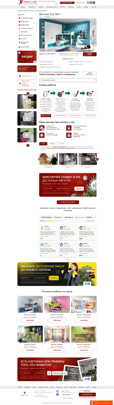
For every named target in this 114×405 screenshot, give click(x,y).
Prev (28, 94)
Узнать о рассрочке (75, 115)
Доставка (52, 143)
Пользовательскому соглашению (63, 193)
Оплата (62, 143)
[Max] (91, 2)
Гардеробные (25, 25)
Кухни (23, 14)
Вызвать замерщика (61, 115)
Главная (23, 7)
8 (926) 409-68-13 (80, 4)
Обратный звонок (87, 394)
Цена (43, 143)
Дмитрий (85, 243)
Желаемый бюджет (65, 188)
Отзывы (86, 7)
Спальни (23, 38)
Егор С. (46, 243)
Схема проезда (66, 394)
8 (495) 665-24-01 (80, 1)
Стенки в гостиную (27, 28)
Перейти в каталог (90, 115)
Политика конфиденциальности (49, 402)
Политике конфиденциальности (50, 193)
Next (28, 145)
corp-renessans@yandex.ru (87, 397)
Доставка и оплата (52, 7)
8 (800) (84, 391)
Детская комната (29, 10)
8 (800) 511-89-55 (80, 2)
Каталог (41, 7)
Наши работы (25, 47)
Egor (84, 226)
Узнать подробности (89, 74)
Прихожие (24, 31)
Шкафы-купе (25, 21)
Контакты (93, 7)
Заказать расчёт (89, 54)
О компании (31, 7)
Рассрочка (71, 7)
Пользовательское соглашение (65, 402)
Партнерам (81, 387)
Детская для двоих (41, 10)
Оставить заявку (46, 115)
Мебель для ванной (24, 42)
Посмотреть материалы (68, 202)
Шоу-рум (62, 7)
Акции (79, 7)
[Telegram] (88, 2)
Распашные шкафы (27, 18)
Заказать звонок (67, 2)
